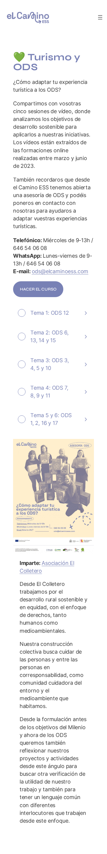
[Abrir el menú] (100, 17)
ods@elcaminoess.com (60, 271)
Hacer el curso (38, 289)
